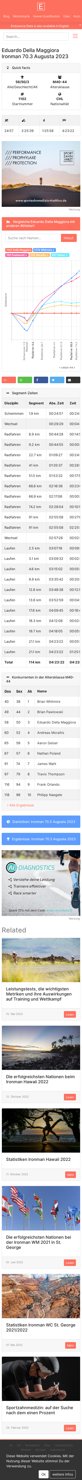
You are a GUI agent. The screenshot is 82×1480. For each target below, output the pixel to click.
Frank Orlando (48, 784)
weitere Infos (62, 1474)
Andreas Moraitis (50, 732)
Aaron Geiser (47, 743)
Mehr (70, 1175)
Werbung (74, 209)
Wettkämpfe (21, 16)
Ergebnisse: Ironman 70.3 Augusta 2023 (43, 839)
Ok (43, 1474)
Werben (26, 1449)
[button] (9, 380)
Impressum (57, 1449)
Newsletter (32, 1445)
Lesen (70, 1014)
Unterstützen (64, 1445)
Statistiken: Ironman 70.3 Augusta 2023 (42, 822)
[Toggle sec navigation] (75, 37)
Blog (6, 16)
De (19, 1445)
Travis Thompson (51, 774)
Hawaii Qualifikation (46, 16)
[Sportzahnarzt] (41, 174)
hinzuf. (69, 238)
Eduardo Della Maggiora (56, 722)
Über (66, 16)
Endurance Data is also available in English (40, 26)
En (11, 1445)
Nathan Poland (49, 753)
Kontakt (40, 1449)
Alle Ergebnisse (21, 805)
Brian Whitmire (48, 701)
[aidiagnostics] (41, 883)
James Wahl (46, 764)
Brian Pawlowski (50, 712)
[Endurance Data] (41, 6)
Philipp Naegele (49, 795)
